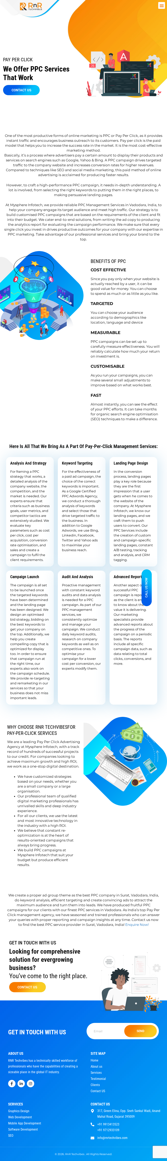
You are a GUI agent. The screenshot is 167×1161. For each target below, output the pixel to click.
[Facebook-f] (11, 1083)
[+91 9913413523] (92, 1124)
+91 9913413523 (108, 1124)
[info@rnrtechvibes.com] (92, 1137)
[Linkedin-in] (21, 1083)
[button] (161, 5)
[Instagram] (30, 1083)
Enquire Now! (137, 925)
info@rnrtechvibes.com (112, 1138)
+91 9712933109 (108, 1130)
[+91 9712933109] (92, 1129)
